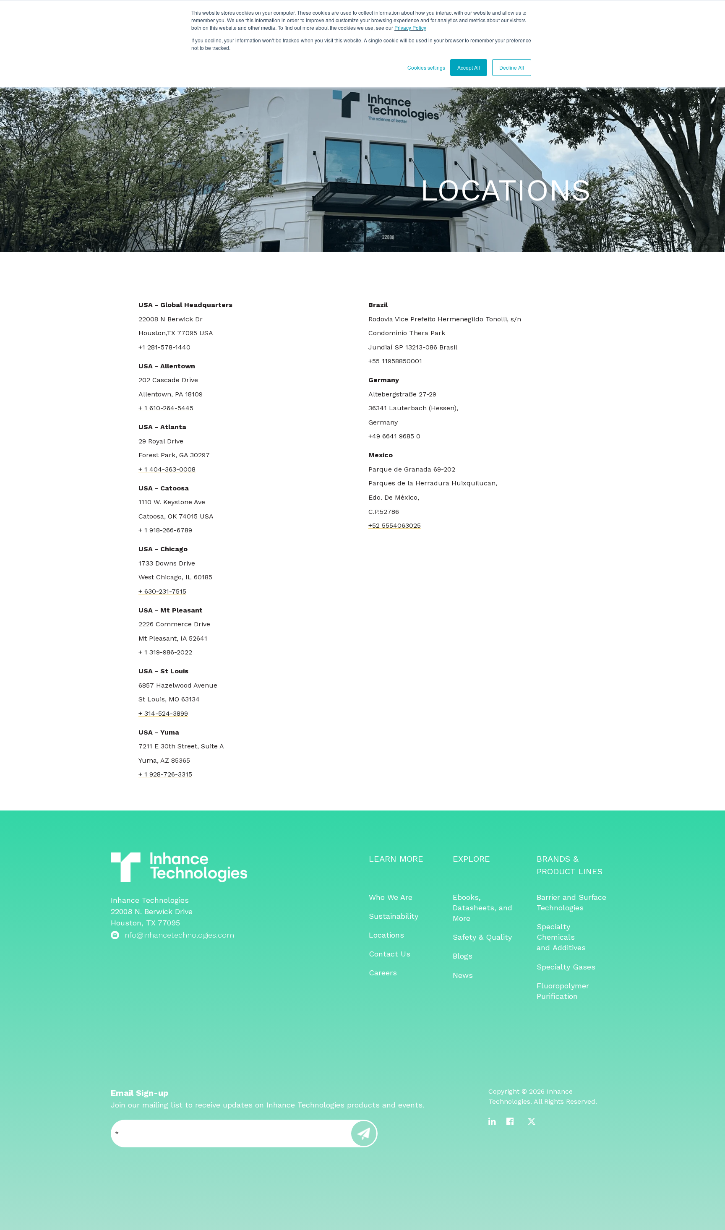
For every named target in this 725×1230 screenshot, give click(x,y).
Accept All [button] (468, 67)
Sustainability (393, 916)
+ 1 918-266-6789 (165, 530)
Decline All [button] (511, 67)
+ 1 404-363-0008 (167, 469)
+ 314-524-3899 (163, 713)
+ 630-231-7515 (162, 591)
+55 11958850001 (395, 361)
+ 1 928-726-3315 (165, 774)
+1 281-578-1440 (164, 347)
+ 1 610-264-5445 (165, 408)
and (545, 947)
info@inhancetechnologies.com (178, 934)
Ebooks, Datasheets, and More (482, 907)
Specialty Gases (566, 966)
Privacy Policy (410, 27)
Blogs (462, 955)
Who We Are (390, 897)
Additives (569, 947)
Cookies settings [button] (426, 67)
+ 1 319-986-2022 (165, 652)
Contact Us (389, 953)
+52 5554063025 (394, 525)
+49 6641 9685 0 (394, 436)
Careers (383, 972)
